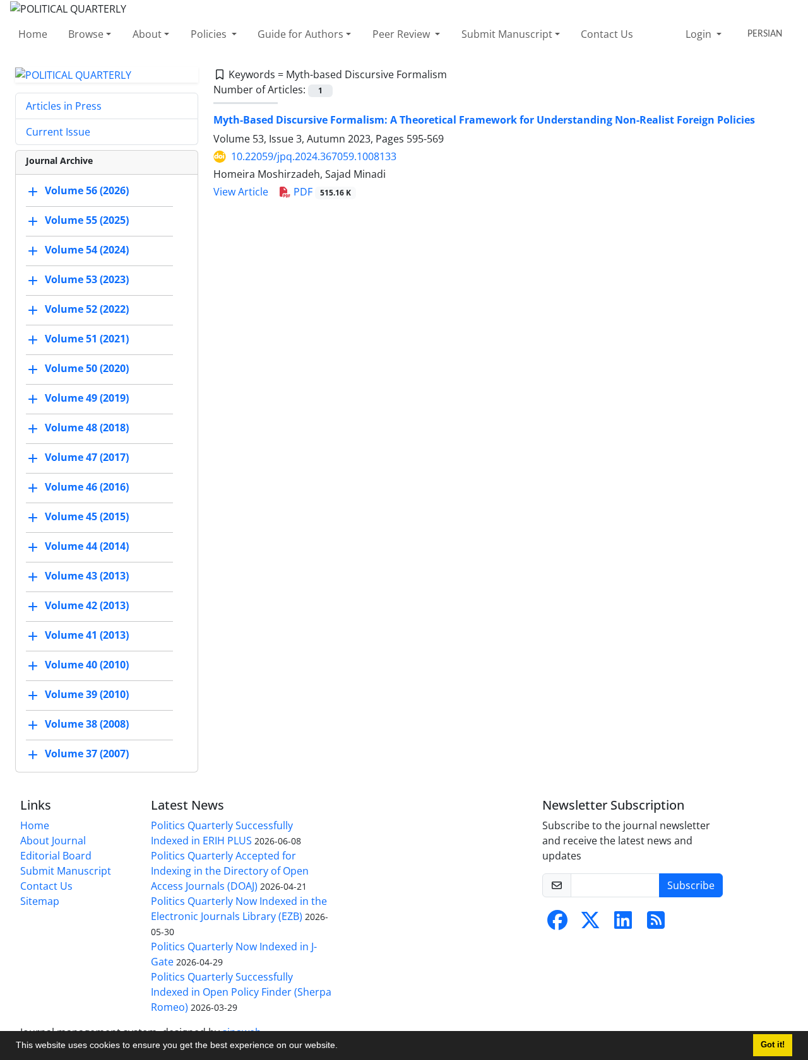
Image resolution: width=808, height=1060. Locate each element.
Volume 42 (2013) (87, 606)
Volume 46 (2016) (87, 487)
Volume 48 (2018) (87, 428)
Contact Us (607, 34)
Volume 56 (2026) (87, 191)
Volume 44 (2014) (87, 547)
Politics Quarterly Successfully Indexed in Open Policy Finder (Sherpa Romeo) (241, 992)
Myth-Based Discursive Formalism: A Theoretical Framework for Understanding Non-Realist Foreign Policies (484, 120)
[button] (342, 1047)
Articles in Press (64, 106)
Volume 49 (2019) (87, 398)
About (147, 34)
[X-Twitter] (590, 924)
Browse (86, 34)
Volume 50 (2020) (87, 369)
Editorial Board (56, 856)
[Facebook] (557, 924)
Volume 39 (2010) (87, 695)
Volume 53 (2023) (87, 280)
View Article (240, 192)
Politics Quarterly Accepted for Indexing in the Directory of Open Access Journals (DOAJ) (230, 871)
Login (700, 34)
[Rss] (656, 924)
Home (32, 34)
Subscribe (691, 885)
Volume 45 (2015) (87, 517)
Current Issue (58, 132)
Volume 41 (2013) (87, 636)
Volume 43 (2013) (87, 576)
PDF (321, 192)
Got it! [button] (773, 1044)
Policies (210, 34)
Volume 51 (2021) (87, 339)
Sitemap (39, 901)
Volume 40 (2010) (87, 665)
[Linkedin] (623, 924)
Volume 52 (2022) (87, 310)
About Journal (53, 840)
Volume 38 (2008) (87, 724)
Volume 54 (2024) (87, 250)
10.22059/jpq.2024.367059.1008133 (313, 156)
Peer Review (402, 34)
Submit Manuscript (506, 34)
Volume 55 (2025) (87, 221)
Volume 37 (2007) (87, 754)
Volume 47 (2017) (87, 458)
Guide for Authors (300, 34)
